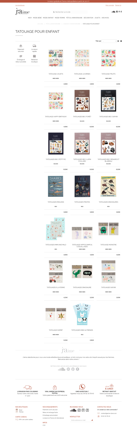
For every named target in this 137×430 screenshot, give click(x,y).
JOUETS (97, 18)
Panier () (118, 5)
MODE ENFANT (48, 18)
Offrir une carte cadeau (26, 419)
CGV (44, 425)
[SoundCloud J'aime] (73, 410)
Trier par (98, 41)
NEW (30, 18)
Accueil (40, 24)
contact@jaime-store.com (109, 413)
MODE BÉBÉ (37, 18)
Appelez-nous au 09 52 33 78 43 (82, 393)
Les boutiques (20, 5)
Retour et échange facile (50, 412)
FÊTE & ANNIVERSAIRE (74, 18)
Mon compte (110, 5)
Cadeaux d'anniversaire (71, 24)
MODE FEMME (60, 18)
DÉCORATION (88, 18)
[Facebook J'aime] (88, 410)
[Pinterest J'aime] (84, 410)
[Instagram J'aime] (79, 410)
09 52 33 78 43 (105, 416)
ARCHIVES (105, 18)
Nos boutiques (21, 407)
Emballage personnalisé (50, 415)
